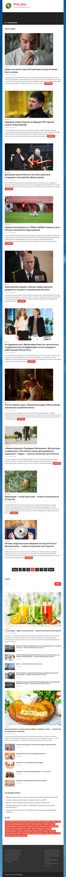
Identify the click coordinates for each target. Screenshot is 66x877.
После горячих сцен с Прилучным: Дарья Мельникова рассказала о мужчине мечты (32, 406)
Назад (15, 569)
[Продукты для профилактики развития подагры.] (10, 786)
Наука (55, 826)
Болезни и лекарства (22, 821)
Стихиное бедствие (11, 833)
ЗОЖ (32, 824)
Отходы (34, 828)
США (40, 831)
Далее (51, 569)
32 (37, 569)
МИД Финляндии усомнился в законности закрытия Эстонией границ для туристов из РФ (32, 797)
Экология (7, 494)
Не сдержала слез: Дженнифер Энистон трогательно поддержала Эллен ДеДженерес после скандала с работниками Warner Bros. (32, 347)
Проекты (20, 831)
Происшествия (28, 831)
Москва (51, 826)
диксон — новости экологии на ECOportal (29, 664)
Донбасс (27, 824)
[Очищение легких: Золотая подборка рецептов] (10, 759)
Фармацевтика (27, 833)
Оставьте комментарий (10, 74)
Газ (6, 824)
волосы (47, 833)
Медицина (7, 119)
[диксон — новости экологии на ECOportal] (10, 669)
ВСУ (39, 821)
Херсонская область (37, 833)
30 (28, 569)
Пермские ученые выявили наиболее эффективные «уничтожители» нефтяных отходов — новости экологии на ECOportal (38, 682)
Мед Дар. (20, 4)
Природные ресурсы (11, 831)
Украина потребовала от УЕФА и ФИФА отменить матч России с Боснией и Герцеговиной (32, 228)
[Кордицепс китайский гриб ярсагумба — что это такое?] (10, 777)
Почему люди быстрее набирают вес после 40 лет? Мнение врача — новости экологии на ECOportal (31, 544)
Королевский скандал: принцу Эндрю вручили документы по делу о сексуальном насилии (29, 288)
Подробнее (48, 83)
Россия (35, 831)
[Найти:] (33, 584)
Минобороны (43, 826)
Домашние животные (18, 824)
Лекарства (30, 826)
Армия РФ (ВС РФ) (10, 821)
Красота (7, 284)
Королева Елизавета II (11, 826)
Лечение (36, 826)
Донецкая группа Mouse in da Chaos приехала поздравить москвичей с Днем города (27, 176)
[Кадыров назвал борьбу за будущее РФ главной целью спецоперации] (33, 105)
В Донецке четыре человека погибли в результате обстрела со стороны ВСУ (28, 802)
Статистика (52, 831)
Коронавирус (22, 826)
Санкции (45, 831)
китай (58, 833)
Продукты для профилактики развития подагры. (31, 780)
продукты (24, 835)
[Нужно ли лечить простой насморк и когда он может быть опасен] (33, 50)
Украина (19, 833)
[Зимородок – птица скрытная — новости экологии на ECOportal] (33, 482)
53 (45, 569)
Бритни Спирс (32, 821)
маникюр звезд (16, 835)
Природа (48, 828)
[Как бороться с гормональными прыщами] (10, 768)
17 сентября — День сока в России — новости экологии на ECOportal (33, 631)
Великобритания (46, 821)
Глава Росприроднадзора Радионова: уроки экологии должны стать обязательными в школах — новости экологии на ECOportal (38, 655)
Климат (52, 824)
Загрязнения (39, 824)
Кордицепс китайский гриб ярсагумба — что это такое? (33, 771)
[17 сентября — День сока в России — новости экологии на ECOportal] (33, 627)
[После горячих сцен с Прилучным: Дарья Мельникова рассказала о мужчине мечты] (33, 385)
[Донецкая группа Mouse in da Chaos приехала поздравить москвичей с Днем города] (33, 157)
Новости (8, 828)
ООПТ (28, 828)
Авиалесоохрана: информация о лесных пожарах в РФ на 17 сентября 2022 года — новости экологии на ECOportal (38, 646)
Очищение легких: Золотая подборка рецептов (31, 753)
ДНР (10, 824)
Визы (58, 821)
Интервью (46, 824)
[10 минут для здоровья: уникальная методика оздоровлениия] (10, 750)
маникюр (8, 835)
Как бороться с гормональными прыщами (29, 762)
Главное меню (11, 22)
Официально (41, 828)
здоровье (52, 833)
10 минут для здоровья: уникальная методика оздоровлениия (36, 744)
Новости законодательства (19, 828)
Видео (53, 821)
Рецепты (7, 726)
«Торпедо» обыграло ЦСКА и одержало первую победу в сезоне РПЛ (26, 800)
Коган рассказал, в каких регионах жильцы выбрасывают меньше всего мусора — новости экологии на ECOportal (37, 673)
